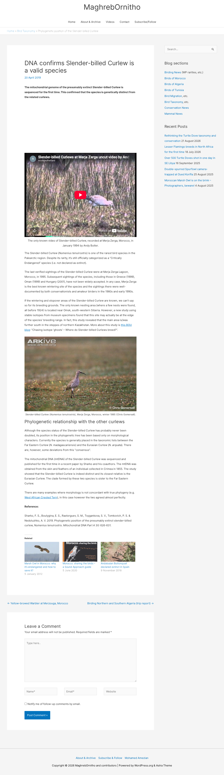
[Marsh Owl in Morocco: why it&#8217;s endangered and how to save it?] (41, 552)
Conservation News (176, 107)
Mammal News (173, 113)
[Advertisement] (80, 128)
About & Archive (91, 21)
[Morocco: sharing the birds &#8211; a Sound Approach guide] (80, 552)
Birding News (173, 72)
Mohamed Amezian (136, 758)
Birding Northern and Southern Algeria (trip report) (120, 603)
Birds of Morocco (175, 78)
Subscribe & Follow (110, 758)
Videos (110, 21)
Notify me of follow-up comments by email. (53, 704)
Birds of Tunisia (174, 90)
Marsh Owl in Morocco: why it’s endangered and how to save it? (40, 567)
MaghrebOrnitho (112, 6)
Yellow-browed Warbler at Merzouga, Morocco (37, 603)
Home (71, 21)
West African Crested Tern (40, 497)
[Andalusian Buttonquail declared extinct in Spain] (118, 552)
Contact (124, 21)
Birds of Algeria (174, 84)
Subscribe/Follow (145, 21)
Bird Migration (173, 96)
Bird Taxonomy (26, 31)
